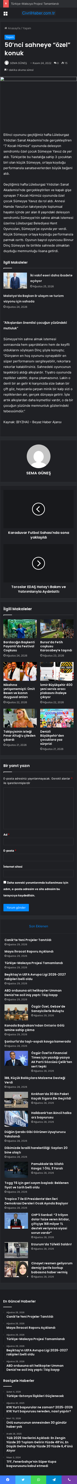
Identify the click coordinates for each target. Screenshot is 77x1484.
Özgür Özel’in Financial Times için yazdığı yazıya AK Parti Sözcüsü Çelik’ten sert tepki (51, 1060)
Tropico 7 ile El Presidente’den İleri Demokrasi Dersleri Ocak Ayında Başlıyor (36, 1201)
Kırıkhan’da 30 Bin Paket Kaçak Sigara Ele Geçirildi (51, 1096)
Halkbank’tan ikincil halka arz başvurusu (51, 1115)
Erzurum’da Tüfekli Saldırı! (51, 1244)
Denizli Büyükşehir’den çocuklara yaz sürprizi (52, 737)
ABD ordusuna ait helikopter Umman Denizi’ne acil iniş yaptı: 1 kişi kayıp (33, 992)
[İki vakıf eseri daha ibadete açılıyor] (15, 281)
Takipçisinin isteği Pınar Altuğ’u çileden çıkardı (19, 735)
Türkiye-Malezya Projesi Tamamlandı (35, 3)
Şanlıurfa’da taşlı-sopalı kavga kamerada (37, 1041)
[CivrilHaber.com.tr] (38, 13)
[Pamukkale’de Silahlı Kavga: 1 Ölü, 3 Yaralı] (16, 1170)
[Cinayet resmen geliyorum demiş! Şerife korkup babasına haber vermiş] (16, 1269)
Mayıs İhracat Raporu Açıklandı (28, 951)
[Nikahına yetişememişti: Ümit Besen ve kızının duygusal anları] (20, 671)
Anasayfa (13, 28)
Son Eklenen (38, 926)
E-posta (9, 850)
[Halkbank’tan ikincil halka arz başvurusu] (16, 1119)
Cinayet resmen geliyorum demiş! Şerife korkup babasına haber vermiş (52, 1267)
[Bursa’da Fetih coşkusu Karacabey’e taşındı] (57, 628)
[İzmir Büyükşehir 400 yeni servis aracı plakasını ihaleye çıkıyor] (57, 671)
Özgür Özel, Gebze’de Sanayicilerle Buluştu (48, 1008)
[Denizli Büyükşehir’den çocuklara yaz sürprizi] (57, 718)
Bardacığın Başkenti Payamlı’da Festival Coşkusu (19, 646)
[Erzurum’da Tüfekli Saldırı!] (16, 1250)
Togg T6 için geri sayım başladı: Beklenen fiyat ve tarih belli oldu (36, 1185)
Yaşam (26, 28)
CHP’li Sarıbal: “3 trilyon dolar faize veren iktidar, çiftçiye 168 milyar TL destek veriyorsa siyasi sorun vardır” (50, 1224)
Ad (6, 834)
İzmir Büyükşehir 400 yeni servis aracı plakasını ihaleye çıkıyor (56, 691)
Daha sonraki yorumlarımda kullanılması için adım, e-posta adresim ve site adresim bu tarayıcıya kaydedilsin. (35, 889)
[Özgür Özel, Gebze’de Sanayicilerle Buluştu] (16, 1012)
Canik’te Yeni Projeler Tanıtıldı (27, 940)
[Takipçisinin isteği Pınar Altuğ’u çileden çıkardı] (20, 718)
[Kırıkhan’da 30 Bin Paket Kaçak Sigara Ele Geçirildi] (16, 1100)
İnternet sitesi (12, 866)
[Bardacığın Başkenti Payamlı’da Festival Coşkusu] (20, 628)
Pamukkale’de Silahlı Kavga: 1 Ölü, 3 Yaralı (47, 1166)
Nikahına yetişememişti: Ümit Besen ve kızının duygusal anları (19, 691)
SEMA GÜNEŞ (18, 63)
